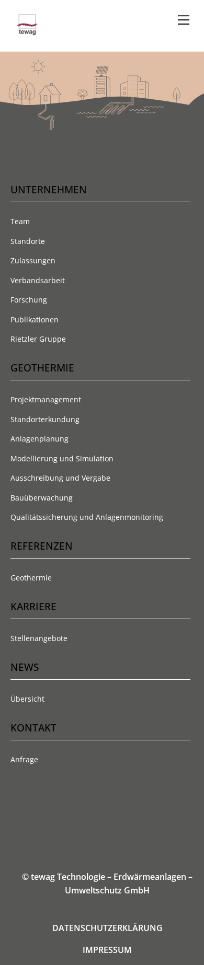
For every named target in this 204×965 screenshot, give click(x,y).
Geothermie (31, 578)
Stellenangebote (38, 638)
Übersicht (27, 699)
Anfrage (24, 759)
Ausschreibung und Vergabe (60, 478)
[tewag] (27, 32)
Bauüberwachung (41, 498)
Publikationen (34, 319)
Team (20, 221)
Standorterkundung (45, 419)
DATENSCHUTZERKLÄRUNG (107, 928)
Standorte (27, 241)
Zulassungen (32, 260)
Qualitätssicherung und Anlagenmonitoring (86, 517)
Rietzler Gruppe (38, 339)
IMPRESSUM (107, 950)
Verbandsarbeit (37, 280)
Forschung (28, 300)
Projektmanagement (45, 399)
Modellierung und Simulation (62, 458)
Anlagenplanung (39, 439)
